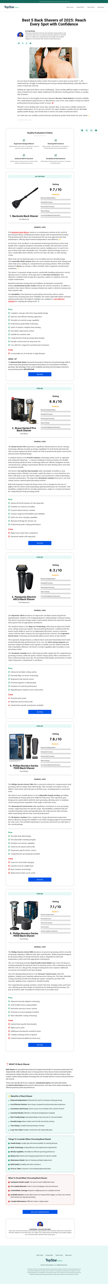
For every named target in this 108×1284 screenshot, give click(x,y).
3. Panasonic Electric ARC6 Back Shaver (24, 598)
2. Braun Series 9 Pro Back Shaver (24, 429)
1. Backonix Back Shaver (24, 215)
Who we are (101, 7)
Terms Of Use (90, 7)
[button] (18, 43)
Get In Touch (70, 7)
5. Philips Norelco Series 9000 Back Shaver (24, 934)
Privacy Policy (80, 7)
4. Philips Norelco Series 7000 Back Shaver (24, 766)
